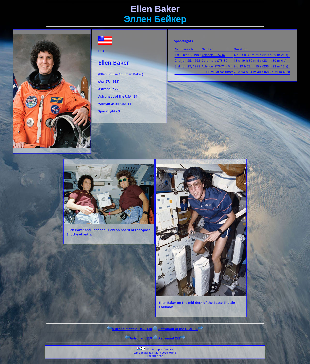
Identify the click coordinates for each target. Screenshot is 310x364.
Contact (168, 349)
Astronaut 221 (169, 338)
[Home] (155, 329)
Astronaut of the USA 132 (178, 329)
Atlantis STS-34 (213, 55)
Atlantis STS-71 (213, 66)
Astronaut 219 (141, 338)
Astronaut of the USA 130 (132, 329)
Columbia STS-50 (214, 60)
